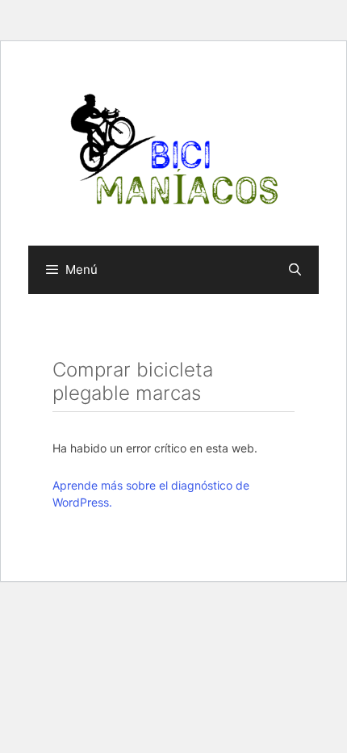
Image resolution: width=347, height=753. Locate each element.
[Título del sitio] (173, 149)
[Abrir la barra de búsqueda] (295, 270)
